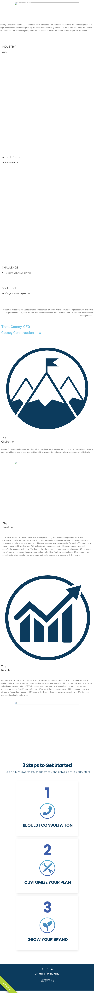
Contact (86, 5)
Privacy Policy (52, 973)
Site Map (39, 973)
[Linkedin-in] (52, 969)
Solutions (75, 5)
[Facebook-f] (42, 969)
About (64, 5)
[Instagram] (47, 969)
